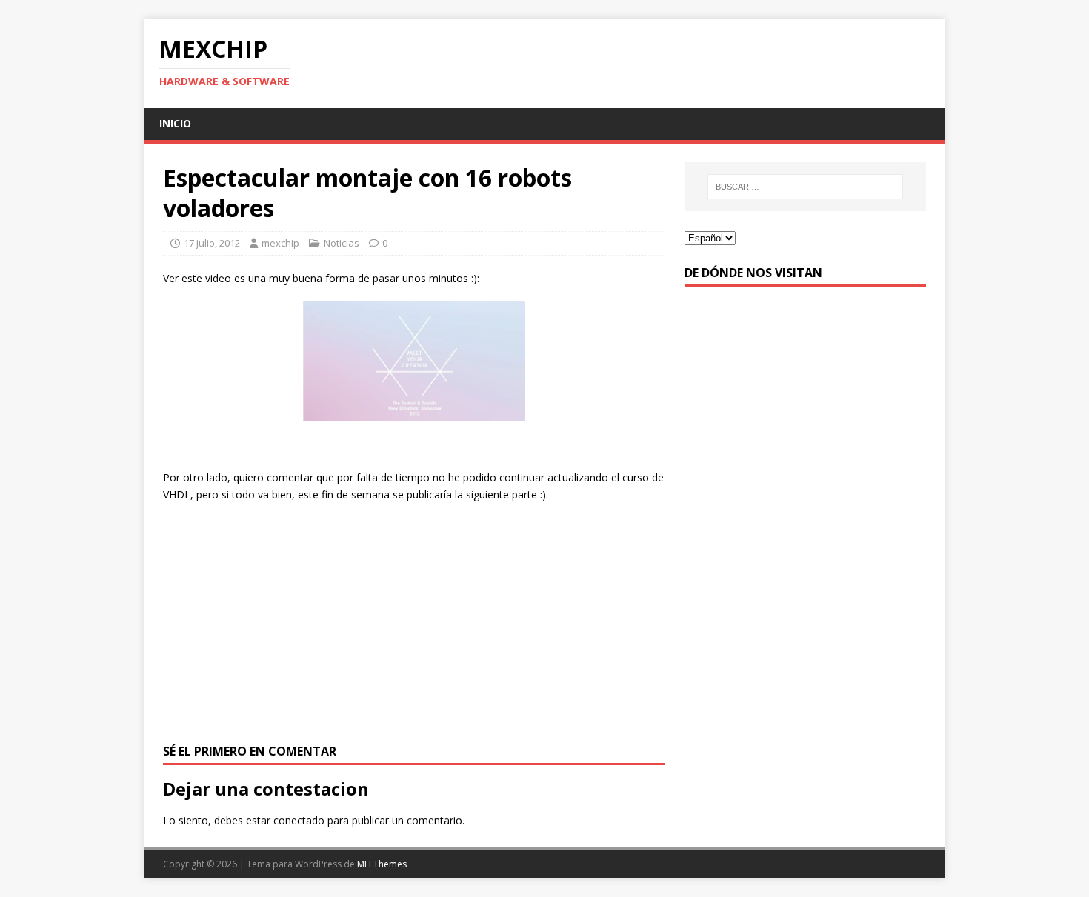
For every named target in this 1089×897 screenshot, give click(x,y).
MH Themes (382, 864)
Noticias (341, 243)
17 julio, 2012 (212, 243)
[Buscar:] (805, 186)
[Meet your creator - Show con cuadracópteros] (414, 361)
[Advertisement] (414, 621)
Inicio (175, 123)
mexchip (280, 243)
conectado (298, 820)
